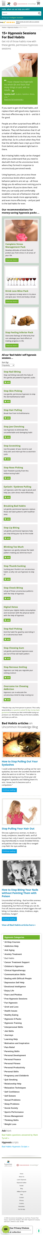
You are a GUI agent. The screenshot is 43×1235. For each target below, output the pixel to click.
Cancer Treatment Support (17, 962)
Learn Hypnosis (21, 1179)
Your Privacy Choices (19, 1228)
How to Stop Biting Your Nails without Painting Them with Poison (20, 893)
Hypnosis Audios (21, 1182)
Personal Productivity (14, 1067)
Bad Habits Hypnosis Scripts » (15, 1146)
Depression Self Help (14, 982)
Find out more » (12, 260)
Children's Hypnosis (14, 966)
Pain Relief (9, 1047)
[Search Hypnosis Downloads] (39, 13)
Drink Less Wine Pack (16, 291)
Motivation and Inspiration (16, 1043)
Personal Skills (11, 1071)
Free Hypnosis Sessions (15, 999)
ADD (8, 382)
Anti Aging (9, 950)
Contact (21, 1197)
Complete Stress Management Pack (15, 245)
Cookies (21, 1203)
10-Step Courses (12, 942)
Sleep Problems (11, 1104)
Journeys (8, 1035)
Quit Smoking (10, 1080)
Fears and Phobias (13, 995)
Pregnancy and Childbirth (16, 1076)
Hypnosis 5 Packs (12, 1019)
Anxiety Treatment (13, 954)
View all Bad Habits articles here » (18, 925)
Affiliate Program (21, 1191)
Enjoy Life (9, 991)
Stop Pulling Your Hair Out (18, 828)
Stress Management (13, 1116)
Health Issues (10, 1011)
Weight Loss (10, 1124)
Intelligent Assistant (16, 18)
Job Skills (9, 1031)
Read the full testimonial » (13, 99)
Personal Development (15, 1055)
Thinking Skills (11, 1120)
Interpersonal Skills (13, 1027)
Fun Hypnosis (10, 1003)
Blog (21, 1188)
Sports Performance (14, 1112)
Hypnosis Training (13, 1023)
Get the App (21, 1209)
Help (21, 1194)
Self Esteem (10, 1096)
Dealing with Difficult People (18, 978)
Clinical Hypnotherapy (14, 970)
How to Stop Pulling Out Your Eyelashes (20, 763)
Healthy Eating (11, 1015)
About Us (21, 1176)
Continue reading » (9, 790)
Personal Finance (12, 1059)
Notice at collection (12, 1232)
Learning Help (11, 1039)
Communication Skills (14, 974)
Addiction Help (11, 946)
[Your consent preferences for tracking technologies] (39, 1231)
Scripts (21, 1185)
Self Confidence (11, 1092)
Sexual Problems (12, 1100)
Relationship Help (12, 1084)
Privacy (21, 1200)
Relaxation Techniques (15, 1088)
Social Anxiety (11, 1108)
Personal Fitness (12, 1063)
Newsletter (21, 1206)
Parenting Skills (11, 1051)
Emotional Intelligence (15, 986)
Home (21, 1173)
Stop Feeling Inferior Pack (19, 332)
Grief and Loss (11, 1007)
